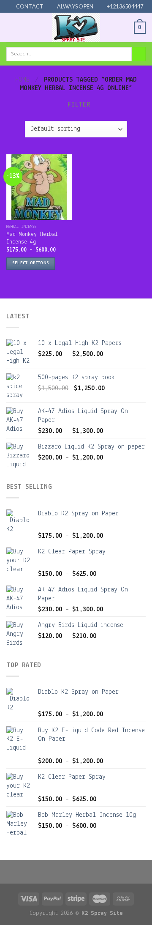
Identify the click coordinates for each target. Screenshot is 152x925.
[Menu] (11, 27)
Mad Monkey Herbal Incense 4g (32, 238)
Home (22, 80)
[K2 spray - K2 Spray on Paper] (76, 27)
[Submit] (139, 54)
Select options (30, 263)
